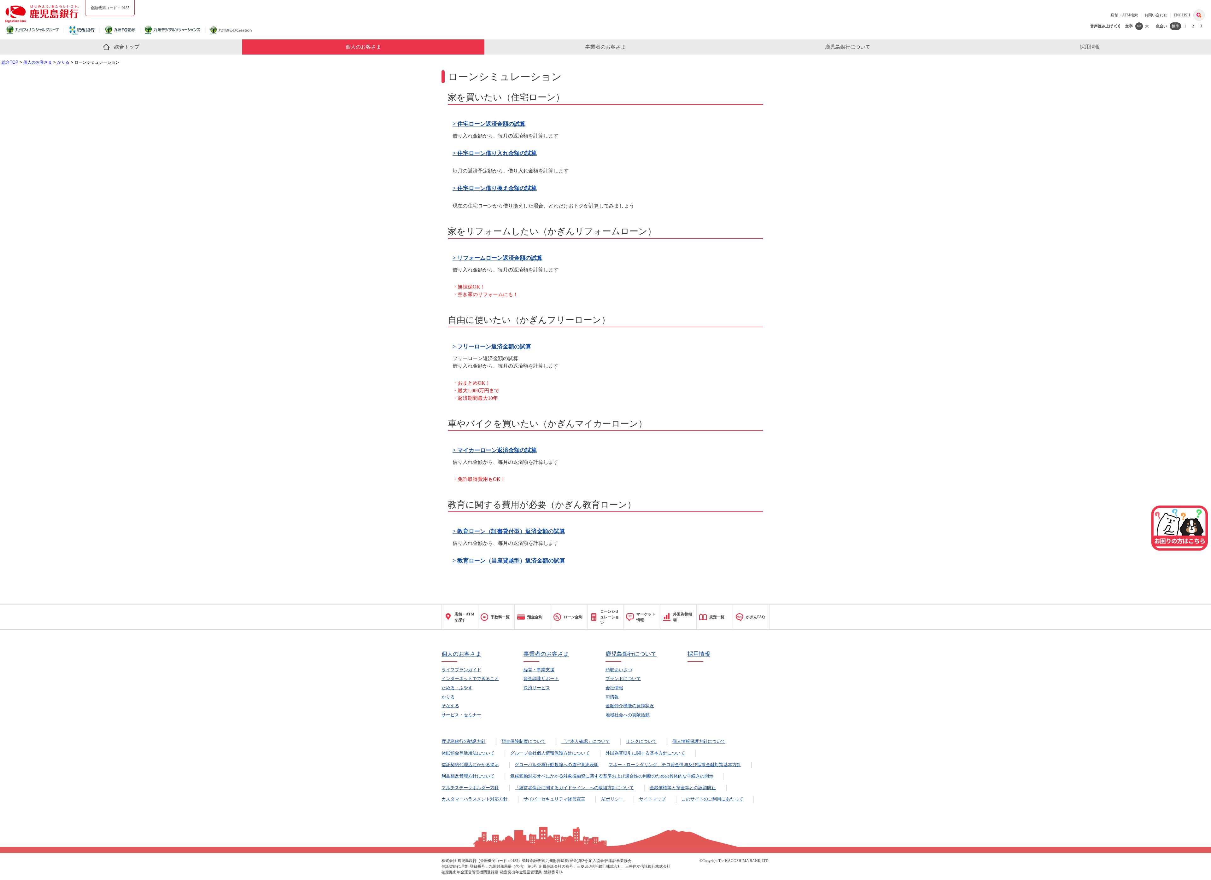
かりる (63, 62)
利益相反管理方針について (468, 776)
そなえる (450, 705)
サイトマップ (652, 799)
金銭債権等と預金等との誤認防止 (683, 787)
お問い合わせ (1155, 15)
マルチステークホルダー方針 (470, 787)
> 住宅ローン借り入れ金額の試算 (495, 153)
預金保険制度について (523, 741)
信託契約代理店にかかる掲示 (470, 764)
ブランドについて (623, 678)
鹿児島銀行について (631, 654)
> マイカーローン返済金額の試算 (495, 450)
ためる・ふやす (457, 687)
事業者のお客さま (546, 654)
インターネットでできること (470, 678)
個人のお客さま (37, 62)
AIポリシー (612, 799)
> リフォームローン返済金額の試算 (497, 258)
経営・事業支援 (539, 669)
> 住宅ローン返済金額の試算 (489, 124)
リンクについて (641, 741)
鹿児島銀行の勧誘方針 (464, 741)
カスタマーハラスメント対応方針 (475, 799)
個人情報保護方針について (698, 741)
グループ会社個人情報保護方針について (550, 753)
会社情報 (614, 687)
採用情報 (698, 654)
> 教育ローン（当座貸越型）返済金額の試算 (509, 560)
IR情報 (612, 697)
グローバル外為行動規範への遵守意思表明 (557, 764)
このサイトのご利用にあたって (712, 799)
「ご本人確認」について (585, 741)
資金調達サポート (541, 678)
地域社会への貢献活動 (628, 715)
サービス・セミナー (461, 715)
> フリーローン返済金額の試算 (492, 346)
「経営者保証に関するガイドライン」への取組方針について (574, 787)
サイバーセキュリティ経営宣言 (554, 799)
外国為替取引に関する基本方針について (645, 753)
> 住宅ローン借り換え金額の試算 (495, 188)
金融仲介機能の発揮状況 (630, 705)
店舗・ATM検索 (1124, 15)
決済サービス (537, 687)
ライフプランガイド (461, 669)
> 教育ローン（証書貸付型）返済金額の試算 (509, 531)
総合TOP (10, 62)
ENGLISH (1182, 15)
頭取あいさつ (619, 669)
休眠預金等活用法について (468, 753)
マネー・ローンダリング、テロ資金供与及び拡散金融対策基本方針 (675, 764)
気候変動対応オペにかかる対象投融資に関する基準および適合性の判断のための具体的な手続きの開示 (611, 776)
